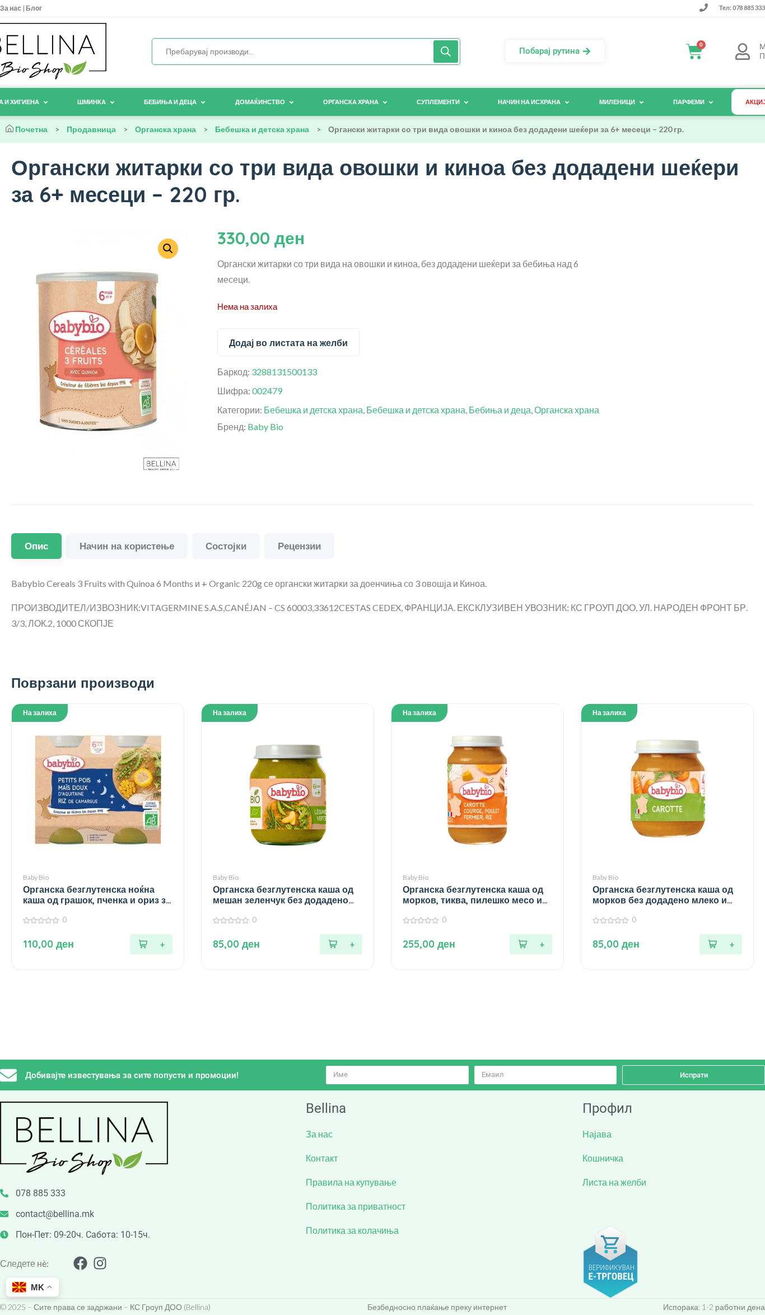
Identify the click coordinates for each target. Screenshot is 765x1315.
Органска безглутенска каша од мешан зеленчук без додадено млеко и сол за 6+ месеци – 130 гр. (283, 895)
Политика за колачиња (352, 1230)
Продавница (91, 129)
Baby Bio (265, 426)
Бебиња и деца (500, 409)
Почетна (31, 129)
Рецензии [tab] (299, 546)
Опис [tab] (36, 546)
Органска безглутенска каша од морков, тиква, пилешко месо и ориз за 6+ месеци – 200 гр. (473, 895)
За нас (11, 8)
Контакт (322, 1158)
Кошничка (602, 1158)
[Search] (445, 51)
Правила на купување (351, 1182)
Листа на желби (614, 1182)
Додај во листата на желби (288, 342)
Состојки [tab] (226, 546)
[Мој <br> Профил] (742, 51)
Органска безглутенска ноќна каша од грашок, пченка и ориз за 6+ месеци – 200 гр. (97, 895)
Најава (597, 1134)
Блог (33, 8)
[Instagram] (100, 1263)
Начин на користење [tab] (127, 546)
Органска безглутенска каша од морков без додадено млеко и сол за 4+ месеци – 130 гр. (663, 895)
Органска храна (165, 129)
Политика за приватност (355, 1206)
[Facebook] (80, 1263)
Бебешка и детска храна (262, 129)
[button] (151, 944)
